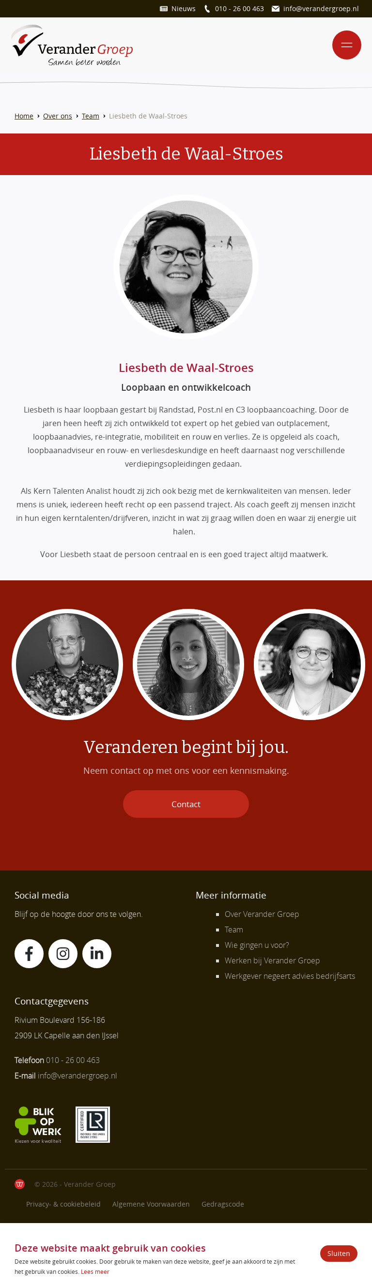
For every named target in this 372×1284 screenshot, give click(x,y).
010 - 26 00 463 (239, 8)
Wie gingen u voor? (257, 945)
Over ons (57, 115)
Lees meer (95, 1271)
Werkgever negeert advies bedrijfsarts (290, 976)
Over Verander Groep (262, 914)
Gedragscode (223, 1204)
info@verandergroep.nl (321, 8)
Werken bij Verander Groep (272, 960)
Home (24, 115)
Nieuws (183, 8)
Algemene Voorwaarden (151, 1204)
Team (90, 115)
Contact (186, 804)
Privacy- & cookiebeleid (63, 1204)
